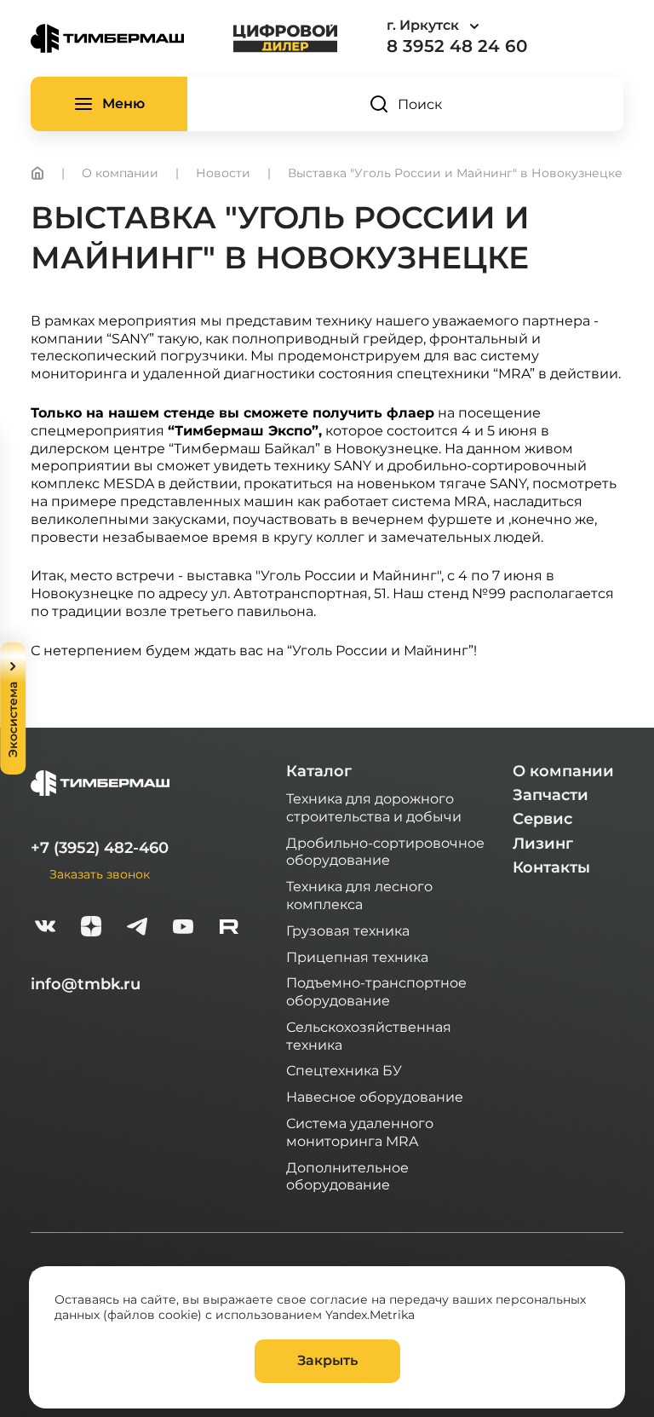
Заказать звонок (99, 874)
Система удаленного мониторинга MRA (359, 1131)
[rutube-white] (229, 928)
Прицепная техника (357, 956)
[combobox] (480, 26)
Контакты (551, 867)
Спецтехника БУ (344, 1070)
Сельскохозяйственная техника (368, 1035)
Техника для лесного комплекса (359, 895)
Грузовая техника (348, 930)
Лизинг (543, 843)
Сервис (542, 818)
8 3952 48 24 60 (457, 46)
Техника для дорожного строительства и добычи (374, 807)
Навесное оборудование (374, 1096)
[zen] (91, 928)
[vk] (45, 928)
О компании (563, 771)
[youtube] (183, 928)
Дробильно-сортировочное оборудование (385, 851)
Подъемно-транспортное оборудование (376, 991)
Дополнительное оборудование (347, 1176)
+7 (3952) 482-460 (100, 847)
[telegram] (137, 928)
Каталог (319, 771)
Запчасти (550, 795)
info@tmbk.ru (86, 984)
